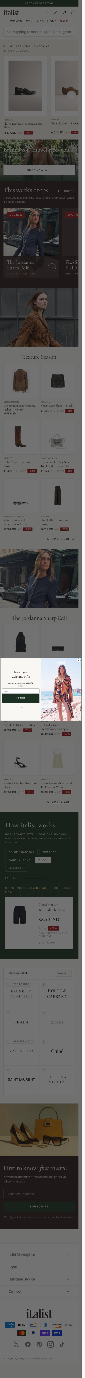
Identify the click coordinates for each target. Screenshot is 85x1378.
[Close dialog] (78, 660)
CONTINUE (20, 698)
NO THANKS (20, 707)
